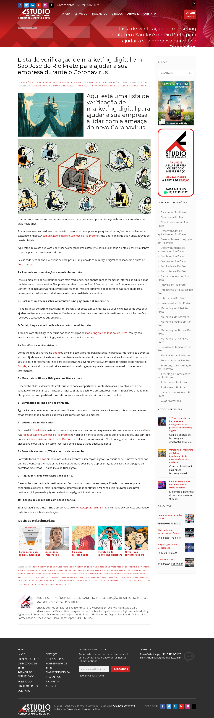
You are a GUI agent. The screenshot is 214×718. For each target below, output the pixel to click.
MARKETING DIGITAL (58, 672)
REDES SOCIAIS (55, 659)
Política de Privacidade (67, 709)
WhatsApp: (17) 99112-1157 (91, 507)
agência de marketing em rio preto (133, 567)
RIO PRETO (52, 681)
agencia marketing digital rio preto (34, 574)
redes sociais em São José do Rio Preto (45, 434)
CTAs (43, 459)
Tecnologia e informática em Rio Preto (174, 375)
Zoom (56, 352)
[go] (190, 73)
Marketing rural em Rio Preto (135, 86)
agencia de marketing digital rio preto (50, 567)
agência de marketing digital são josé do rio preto (92, 567)
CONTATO (24, 690)
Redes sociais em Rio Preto (176, 360)
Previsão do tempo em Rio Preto (174, 348)
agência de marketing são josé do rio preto (68, 570)
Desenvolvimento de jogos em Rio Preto (175, 241)
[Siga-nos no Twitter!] (26, 5)
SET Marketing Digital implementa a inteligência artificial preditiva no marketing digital (180, 424)
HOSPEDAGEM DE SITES (56, 665)
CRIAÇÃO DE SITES (28, 659)
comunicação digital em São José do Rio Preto (69, 235)
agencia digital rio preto (101, 570)
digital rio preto (105, 574)
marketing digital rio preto (53, 581)
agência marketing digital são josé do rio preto (74, 574)
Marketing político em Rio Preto (103, 86)
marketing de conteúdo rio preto (129, 574)
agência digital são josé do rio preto (130, 570)
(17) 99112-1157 (89, 5)
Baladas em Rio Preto (173, 212)
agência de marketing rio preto (32, 570)
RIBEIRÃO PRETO (28, 686)
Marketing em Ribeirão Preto (173, 309)
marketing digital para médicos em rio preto (111, 577)
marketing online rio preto (36, 584)
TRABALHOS (53, 677)
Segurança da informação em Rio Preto (174, 367)
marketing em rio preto (115, 581)
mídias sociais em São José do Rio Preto (50, 439)
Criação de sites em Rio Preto (173, 224)
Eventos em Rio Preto (173, 261)
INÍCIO (22, 654)
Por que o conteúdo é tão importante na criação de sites (180, 484)
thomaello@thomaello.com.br (164, 657)
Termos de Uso (91, 709)
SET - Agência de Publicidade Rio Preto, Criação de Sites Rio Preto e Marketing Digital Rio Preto (68, 82)
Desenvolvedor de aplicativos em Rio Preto (172, 232)
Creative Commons (124, 705)
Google (22, 366)
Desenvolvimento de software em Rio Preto (171, 249)
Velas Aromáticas (171, 401)
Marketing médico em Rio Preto (70, 86)
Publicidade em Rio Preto (175, 355)
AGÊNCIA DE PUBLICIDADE (26, 674)
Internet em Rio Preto (173, 298)
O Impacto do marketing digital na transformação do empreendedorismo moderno (181, 456)
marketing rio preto (59, 584)
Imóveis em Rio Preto (173, 284)
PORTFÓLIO (25, 681)
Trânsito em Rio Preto (174, 382)
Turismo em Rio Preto (174, 387)
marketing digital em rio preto (75, 577)
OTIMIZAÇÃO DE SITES (27, 665)
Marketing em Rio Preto (43, 86)
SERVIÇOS (51, 654)
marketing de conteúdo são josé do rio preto (39, 577)
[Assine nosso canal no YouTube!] (39, 5)
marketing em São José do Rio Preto (106, 333)
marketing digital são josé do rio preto (84, 581)
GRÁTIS (190, 14)
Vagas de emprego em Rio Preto (174, 394)
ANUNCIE (51, 686)
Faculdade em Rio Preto (174, 266)
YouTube (38, 430)
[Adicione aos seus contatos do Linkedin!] (32, 5)
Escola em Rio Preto (172, 256)
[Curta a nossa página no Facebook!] (20, 5)
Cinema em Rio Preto (173, 217)
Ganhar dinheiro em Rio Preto (173, 278)
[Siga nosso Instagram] (45, 5)
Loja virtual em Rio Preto (175, 303)
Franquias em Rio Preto (174, 271)
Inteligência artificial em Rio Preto (175, 291)
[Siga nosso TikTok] (51, 5)
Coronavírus (25, 264)
